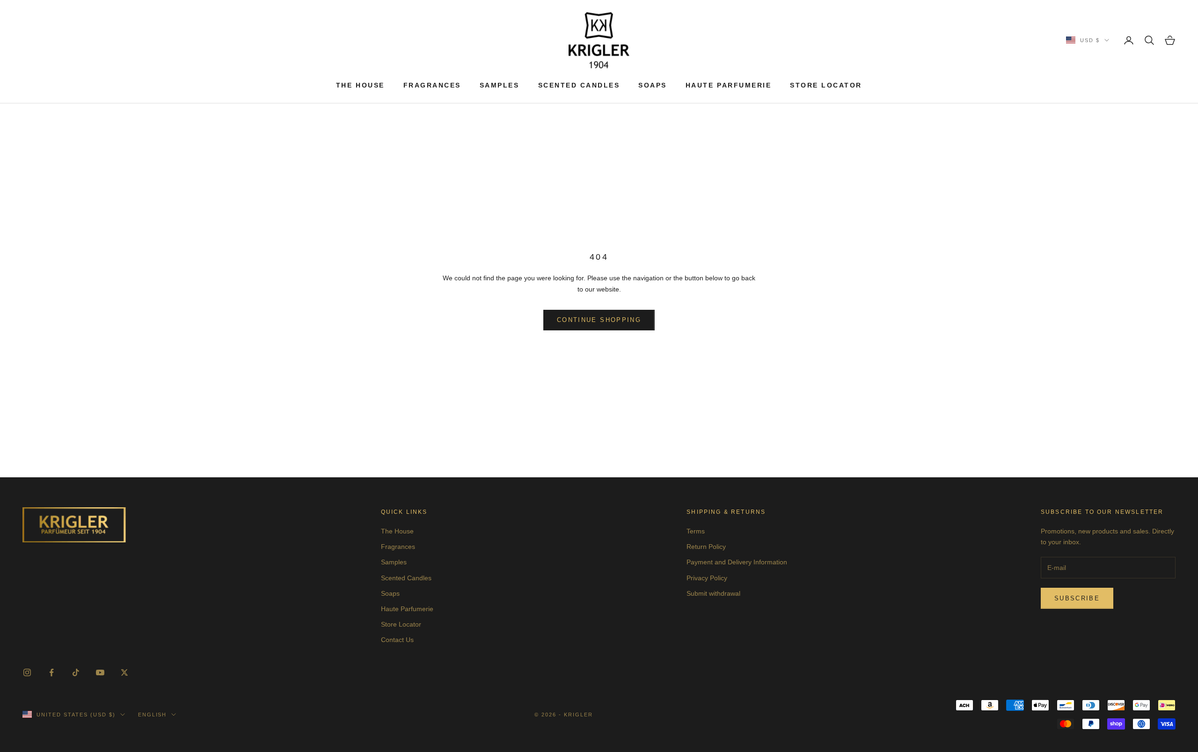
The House (360, 85)
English (152, 714)
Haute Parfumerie (728, 85)
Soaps (652, 85)
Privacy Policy (707, 578)
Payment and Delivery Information (737, 562)
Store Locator (826, 85)
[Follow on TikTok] (75, 672)
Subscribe (1077, 598)
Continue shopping (599, 319)
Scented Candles (579, 85)
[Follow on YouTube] (100, 672)
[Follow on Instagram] (27, 672)
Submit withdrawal (713, 593)
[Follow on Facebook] (51, 672)
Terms (696, 531)
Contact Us (397, 639)
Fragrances (432, 85)
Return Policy (706, 546)
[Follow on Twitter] (124, 672)
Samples (499, 85)
